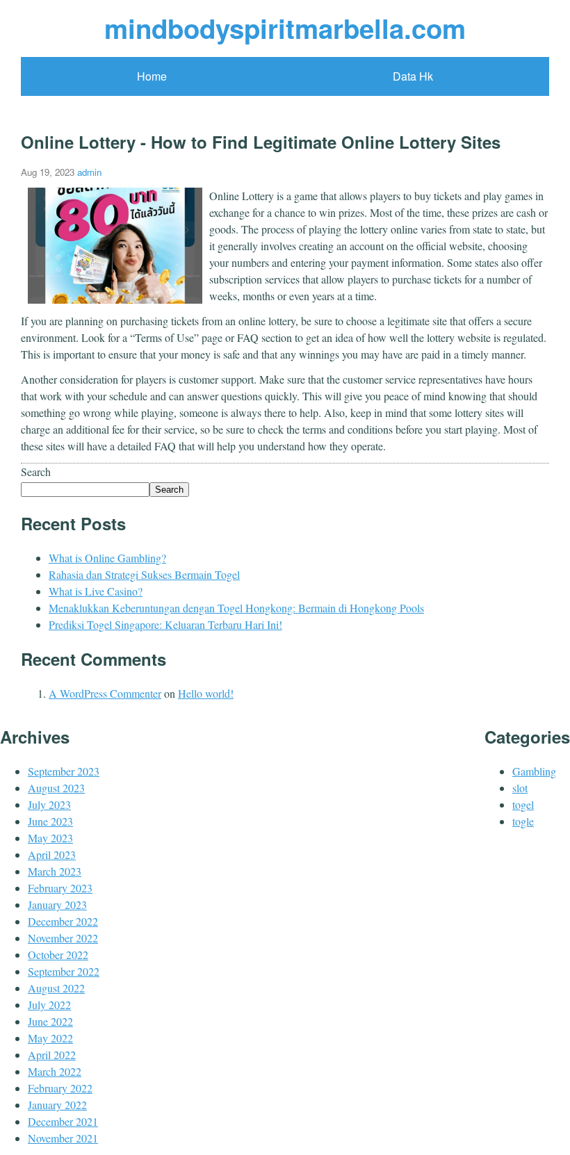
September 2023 (63, 771)
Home (152, 76)
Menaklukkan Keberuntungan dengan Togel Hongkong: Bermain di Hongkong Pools (236, 607)
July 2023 (49, 804)
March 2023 (54, 871)
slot (520, 787)
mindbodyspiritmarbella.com (285, 28)
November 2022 (63, 938)
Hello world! (206, 693)
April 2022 (52, 1054)
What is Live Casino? (95, 591)
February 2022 (60, 1088)
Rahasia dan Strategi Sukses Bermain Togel (144, 574)
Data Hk (413, 76)
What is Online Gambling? (107, 557)
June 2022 (50, 1021)
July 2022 (49, 1004)
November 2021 (63, 1138)
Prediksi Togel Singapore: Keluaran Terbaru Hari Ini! (165, 624)
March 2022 (54, 1071)
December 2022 (63, 921)
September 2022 (63, 971)
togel (523, 804)
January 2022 (57, 1104)
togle (523, 821)
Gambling (534, 771)
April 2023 (52, 854)
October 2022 (58, 954)
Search (36, 471)
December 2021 (63, 1121)
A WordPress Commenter (105, 693)
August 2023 (56, 787)
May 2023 (50, 837)
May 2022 (50, 1038)
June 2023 (50, 821)
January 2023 (57, 904)
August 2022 (56, 988)
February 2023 (60, 887)
